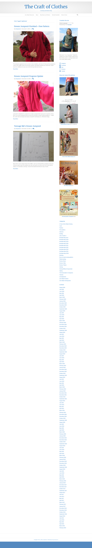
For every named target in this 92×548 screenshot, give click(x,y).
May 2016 (61, 521)
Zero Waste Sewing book (65, 280)
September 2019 (63, 443)
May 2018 (61, 475)
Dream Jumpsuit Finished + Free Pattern (31, 26)
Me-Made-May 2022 (63, 247)
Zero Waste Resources (29, 14)
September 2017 (63, 490)
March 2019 (62, 455)
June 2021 (61, 404)
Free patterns (62, 229)
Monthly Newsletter (56, 14)
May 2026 (61, 293)
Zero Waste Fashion (63, 278)
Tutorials (61, 274)
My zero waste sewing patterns (66, 257)
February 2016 (62, 527)
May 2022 (61, 383)
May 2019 (61, 451)
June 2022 (61, 381)
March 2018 (62, 478)
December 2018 (63, 461)
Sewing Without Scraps (65, 124)
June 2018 (61, 473)
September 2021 (63, 398)
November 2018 (63, 463)
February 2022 (62, 389)
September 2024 (63, 330)
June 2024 (61, 336)
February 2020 (62, 434)
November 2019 (63, 439)
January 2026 (62, 301)
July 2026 (61, 289)
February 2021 (62, 412)
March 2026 (62, 297)
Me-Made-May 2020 (63, 243)
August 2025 (62, 310)
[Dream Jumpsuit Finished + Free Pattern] (33, 46)
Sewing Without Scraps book (65, 268)
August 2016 (62, 516)
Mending (61, 255)
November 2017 (63, 486)
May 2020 (61, 428)
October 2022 (62, 373)
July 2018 (61, 471)
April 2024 (61, 340)
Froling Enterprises (55, 539)
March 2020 (62, 432)
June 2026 (61, 291)
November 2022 (63, 371)
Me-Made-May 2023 (63, 249)
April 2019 (61, 453)
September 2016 (63, 514)
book (68, 156)
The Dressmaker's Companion (68, 216)
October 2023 (62, 350)
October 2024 (62, 328)
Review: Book (62, 261)
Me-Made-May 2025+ (64, 253)
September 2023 (63, 351)
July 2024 (61, 334)
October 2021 (62, 396)
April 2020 (61, 430)
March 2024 (62, 342)
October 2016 (62, 512)
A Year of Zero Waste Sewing (65, 224)
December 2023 (63, 346)
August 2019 (62, 445)
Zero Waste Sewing (67, 185)
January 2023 (62, 367)
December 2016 (63, 508)
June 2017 (61, 496)
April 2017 (61, 500)
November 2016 (63, 510)
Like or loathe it (62, 235)
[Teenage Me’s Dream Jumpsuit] (33, 146)
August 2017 (62, 492)
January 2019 (62, 459)
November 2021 (63, 394)
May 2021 (61, 406)
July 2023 (61, 355)
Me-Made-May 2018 (63, 239)
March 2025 (62, 320)
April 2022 (61, 385)
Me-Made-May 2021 (63, 245)
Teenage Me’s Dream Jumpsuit (27, 126)
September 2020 (63, 420)
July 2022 (61, 379)
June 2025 (61, 314)
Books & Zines (64, 14)
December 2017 (63, 484)
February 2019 (62, 457)
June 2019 (61, 449)
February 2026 (62, 299)
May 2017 (61, 498)
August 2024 (62, 332)
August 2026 (62, 287)
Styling (61, 270)
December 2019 (63, 437)
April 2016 (61, 523)
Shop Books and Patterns (45, 14)
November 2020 (63, 416)
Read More (15, 69)
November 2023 (63, 348)
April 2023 (61, 361)
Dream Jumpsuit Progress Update (28, 76)
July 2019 (61, 447)
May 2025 (61, 316)
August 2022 (62, 377)
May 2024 (61, 338)
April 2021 (61, 408)
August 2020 (62, 422)
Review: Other (62, 263)
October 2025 (62, 306)
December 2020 (63, 414)
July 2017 (61, 494)
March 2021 (62, 410)
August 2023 (62, 353)
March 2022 (62, 387)
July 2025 (61, 312)
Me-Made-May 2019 (63, 241)
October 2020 (62, 418)
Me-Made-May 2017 (63, 237)
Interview (61, 231)
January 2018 (62, 482)
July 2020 (61, 424)
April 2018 (61, 477)
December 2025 (63, 303)
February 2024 (62, 344)
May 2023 (61, 359)
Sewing (61, 267)
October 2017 (62, 488)
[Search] (77, 15)
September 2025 (63, 308)
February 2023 (62, 365)
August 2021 (62, 400)
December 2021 (63, 393)
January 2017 (62, 506)
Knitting (61, 233)
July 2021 (61, 402)
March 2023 (62, 363)
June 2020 (61, 426)
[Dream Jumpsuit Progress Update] (33, 96)
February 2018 (62, 480)
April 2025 (61, 318)
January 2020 (62, 435)
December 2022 (63, 369)
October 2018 (62, 465)
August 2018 (62, 469)
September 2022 (63, 375)
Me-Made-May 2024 (63, 251)
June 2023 (61, 357)
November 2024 (63, 326)
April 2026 (61, 295)
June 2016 (61, 519)
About (37, 14)
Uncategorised (62, 276)
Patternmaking (62, 259)
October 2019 (62, 441)
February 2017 (62, 504)
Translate (69, 24)
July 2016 (61, 518)
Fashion (61, 227)
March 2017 (62, 502)
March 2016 (62, 525)
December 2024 (63, 324)
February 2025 (62, 322)
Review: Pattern (63, 265)
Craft (60, 225)
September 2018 (63, 467)
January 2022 (62, 391)
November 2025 (63, 305)
